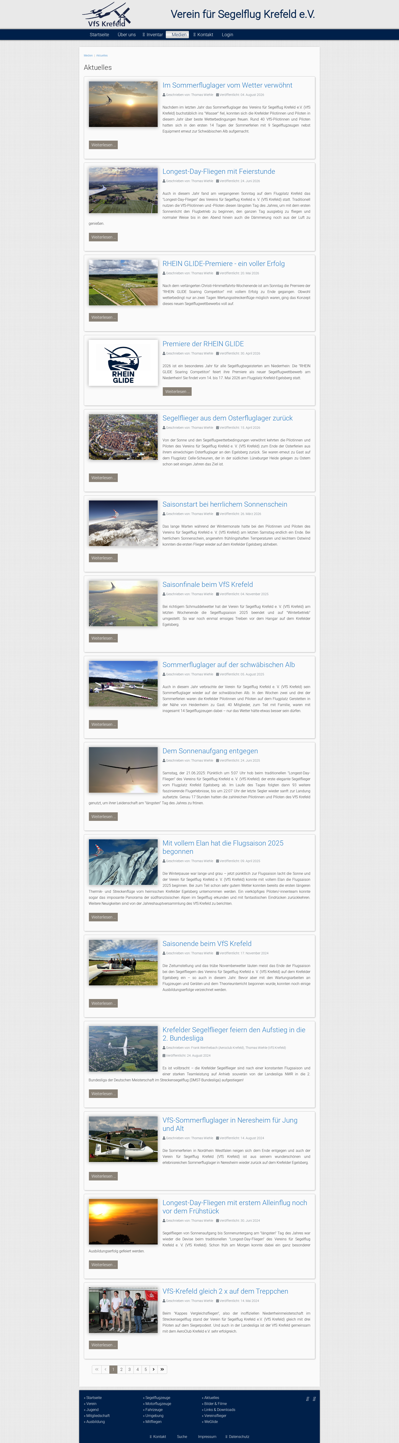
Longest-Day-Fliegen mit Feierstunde (219, 171)
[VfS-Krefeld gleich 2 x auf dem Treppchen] (126, 1311)
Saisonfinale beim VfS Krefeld (208, 584)
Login (227, 34)
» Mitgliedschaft (97, 1415)
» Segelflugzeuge (156, 1398)
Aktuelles (102, 55)
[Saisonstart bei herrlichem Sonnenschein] (126, 524)
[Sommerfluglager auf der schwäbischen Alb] (126, 685)
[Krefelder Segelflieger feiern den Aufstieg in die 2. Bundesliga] (126, 1050)
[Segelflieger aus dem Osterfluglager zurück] (126, 438)
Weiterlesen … (103, 144)
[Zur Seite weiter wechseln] (154, 1369)
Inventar (155, 34)
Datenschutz (239, 1436)
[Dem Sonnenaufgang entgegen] (126, 771)
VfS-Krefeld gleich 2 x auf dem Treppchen (225, 1291)
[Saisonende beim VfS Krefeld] (126, 963)
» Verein (90, 1404)
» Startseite (93, 1398)
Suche (182, 1436)
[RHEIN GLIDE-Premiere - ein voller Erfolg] (126, 283)
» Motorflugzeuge (157, 1404)
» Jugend (91, 1410)
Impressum (207, 1436)
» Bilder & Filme (214, 1404)
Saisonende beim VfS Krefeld (207, 944)
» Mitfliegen (152, 1421)
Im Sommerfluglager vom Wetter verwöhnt (228, 85)
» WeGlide (210, 1421)
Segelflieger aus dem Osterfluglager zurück (228, 418)
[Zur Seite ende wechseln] (162, 1369)
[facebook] (314, 1399)
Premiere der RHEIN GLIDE (203, 344)
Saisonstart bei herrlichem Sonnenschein (225, 504)
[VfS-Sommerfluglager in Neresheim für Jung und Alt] (126, 1140)
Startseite (99, 34)
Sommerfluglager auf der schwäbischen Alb (229, 665)
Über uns (127, 34)
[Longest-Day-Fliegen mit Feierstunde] (126, 191)
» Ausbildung (94, 1421)
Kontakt (205, 34)
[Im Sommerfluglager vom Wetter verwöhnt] (126, 105)
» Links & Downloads (218, 1410)
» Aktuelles (210, 1398)
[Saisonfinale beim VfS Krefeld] (126, 604)
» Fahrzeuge (153, 1410)
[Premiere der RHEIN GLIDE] (126, 364)
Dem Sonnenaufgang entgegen (210, 751)
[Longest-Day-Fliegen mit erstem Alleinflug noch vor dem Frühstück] (126, 1223)
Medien (179, 34)
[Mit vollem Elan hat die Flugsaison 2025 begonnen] (126, 863)
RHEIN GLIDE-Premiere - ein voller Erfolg (224, 264)
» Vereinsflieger (214, 1415)
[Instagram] (307, 1399)
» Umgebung (153, 1415)
